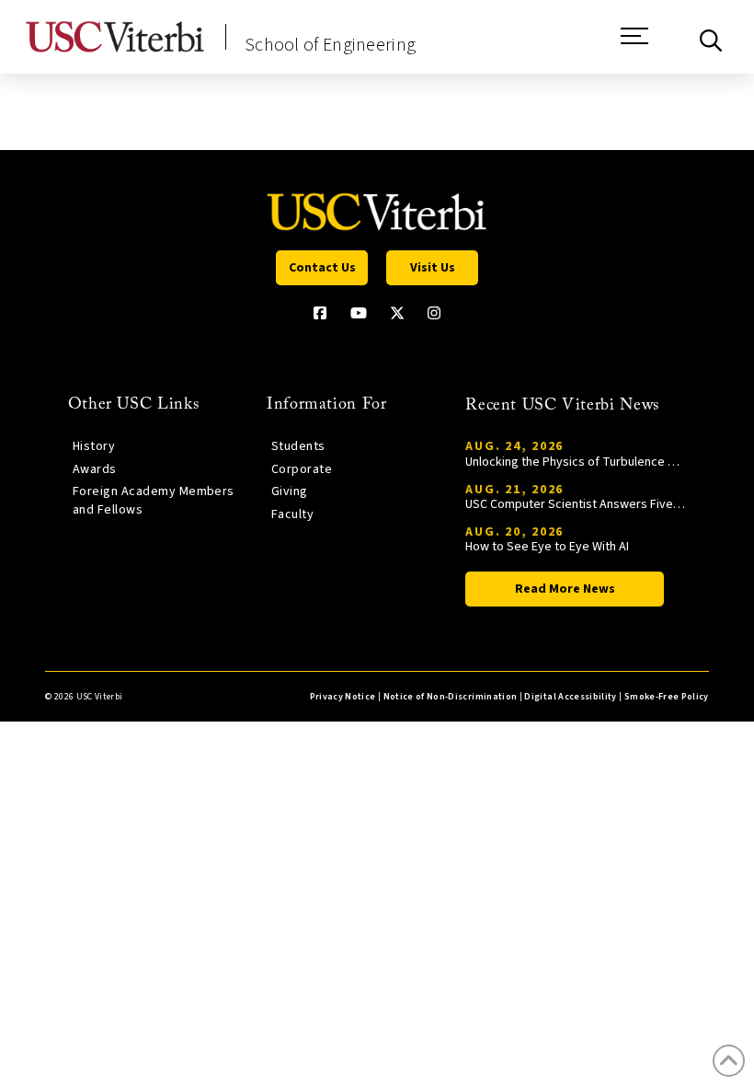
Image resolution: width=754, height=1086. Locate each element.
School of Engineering (330, 45)
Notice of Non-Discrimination (450, 696)
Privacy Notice (343, 696)
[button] (634, 45)
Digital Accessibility (570, 696)
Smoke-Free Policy (666, 696)
